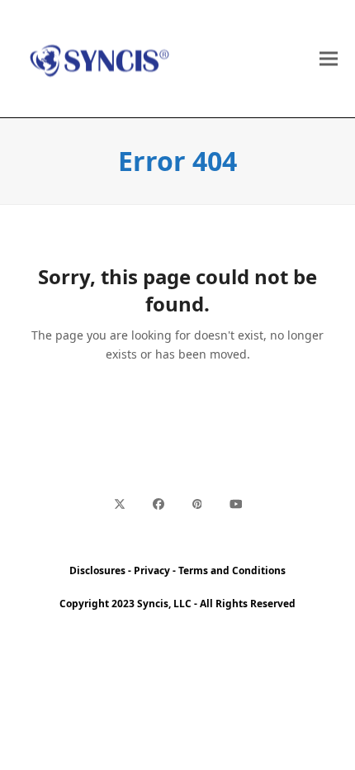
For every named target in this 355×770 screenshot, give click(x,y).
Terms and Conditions (232, 570)
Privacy (152, 570)
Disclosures (97, 570)
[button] (329, 59)
